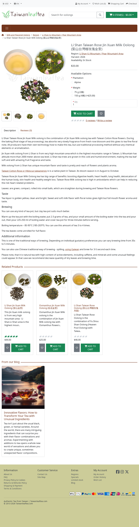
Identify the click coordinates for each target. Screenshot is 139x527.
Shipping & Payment (13, 485)
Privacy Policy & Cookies (14, 480)
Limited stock (77, 480)
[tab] (7, 116)
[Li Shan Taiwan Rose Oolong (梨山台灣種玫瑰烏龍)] (86, 286)
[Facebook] (117, 472)
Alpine (77, 82)
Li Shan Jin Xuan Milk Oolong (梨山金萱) (14, 307)
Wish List (98, 480)
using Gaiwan (72, 249)
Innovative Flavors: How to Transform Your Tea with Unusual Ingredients (20, 416)
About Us (8, 474)
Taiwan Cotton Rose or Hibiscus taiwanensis (24, 170)
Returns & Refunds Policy (15, 483)
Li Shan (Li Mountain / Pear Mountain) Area (61, 35)
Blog (73, 483)
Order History (100, 477)
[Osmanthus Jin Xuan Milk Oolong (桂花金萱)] (52, 286)
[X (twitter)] (127, 472)
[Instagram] (122, 472)
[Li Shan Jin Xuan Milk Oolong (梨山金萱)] (17, 286)
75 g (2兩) (79, 92)
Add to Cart (84, 113)
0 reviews (90, 120)
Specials (75, 477)
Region (36, 35)
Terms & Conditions (13, 488)
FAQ (5, 477)
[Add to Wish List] (101, 114)
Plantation (78, 77)
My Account (99, 474)
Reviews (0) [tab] (26, 130)
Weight (76, 87)
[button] (6, 3)
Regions (74, 474)
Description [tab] (10, 130)
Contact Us (42, 474)
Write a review (104, 120)
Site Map (41, 477)
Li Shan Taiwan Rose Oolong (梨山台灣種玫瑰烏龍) (86, 308)
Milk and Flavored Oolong (18, 35)
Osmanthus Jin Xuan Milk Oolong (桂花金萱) (52, 307)
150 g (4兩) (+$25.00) (84, 95)
